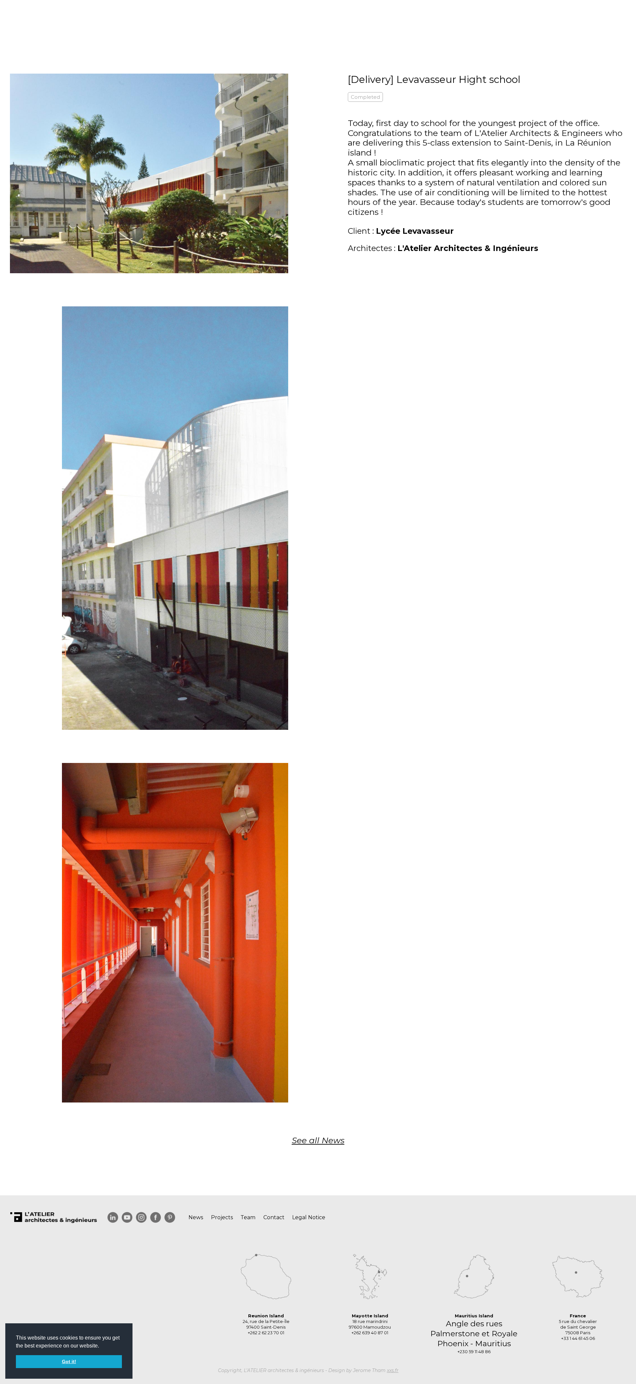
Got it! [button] (69, 1361)
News (195, 1217)
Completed (365, 97)
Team (247, 1217)
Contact (274, 1217)
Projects (222, 1217)
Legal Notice (308, 1217)
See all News (318, 1140)
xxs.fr (392, 1370)
